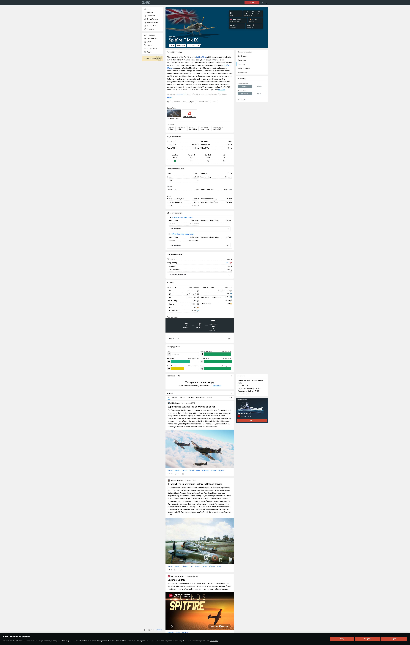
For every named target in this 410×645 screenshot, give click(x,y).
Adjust (393, 639)
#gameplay (205, 470)
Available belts (176, 228)
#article (191, 470)
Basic (259, 93)
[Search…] (262, 3)
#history (197, 566)
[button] (145, 630)
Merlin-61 (196, 177)
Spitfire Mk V (201, 57)
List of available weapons (177, 274)
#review (213, 470)
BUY (252, 420)
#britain (184, 470)
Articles (214, 102)
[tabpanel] (199, 233)
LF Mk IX (221, 90)
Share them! (217, 385)
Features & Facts (203, 102)
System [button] (159, 630)
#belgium (185, 566)
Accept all (367, 639)
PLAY (252, 3)
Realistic (245, 86)
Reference (244, 93)
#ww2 (198, 470)
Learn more (214, 641)
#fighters (221, 470)
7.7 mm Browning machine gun (182, 234)
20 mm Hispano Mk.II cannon (182, 217)
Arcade (259, 86)
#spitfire (177, 470)
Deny (342, 639)
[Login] (266, 3)
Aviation (170, 470)
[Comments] (175, 569)
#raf (191, 566)
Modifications (174, 338)
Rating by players (188, 102)
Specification (176, 102)
